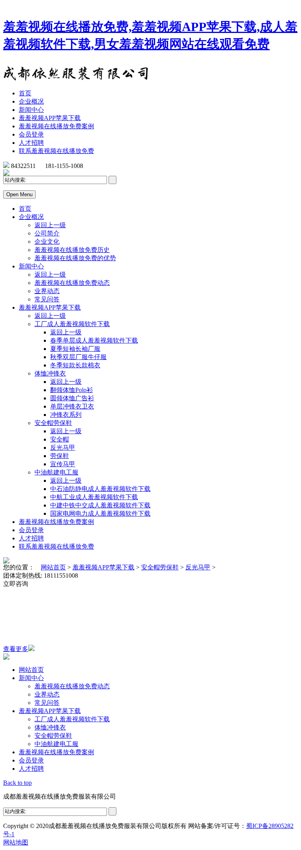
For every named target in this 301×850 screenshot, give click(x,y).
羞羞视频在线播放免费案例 (56, 126)
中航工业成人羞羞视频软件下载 (94, 497)
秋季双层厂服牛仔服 (78, 357)
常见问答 (47, 299)
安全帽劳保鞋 (53, 423)
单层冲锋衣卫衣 (72, 406)
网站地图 (15, 842)
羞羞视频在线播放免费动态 (72, 282)
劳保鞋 (59, 455)
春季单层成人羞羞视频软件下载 (94, 340)
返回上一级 (50, 225)
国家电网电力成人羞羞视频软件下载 (100, 513)
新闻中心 (31, 109)
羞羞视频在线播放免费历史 (72, 249)
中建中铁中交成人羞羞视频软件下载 (100, 505)
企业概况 (31, 101)
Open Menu (19, 194)
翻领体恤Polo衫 (71, 390)
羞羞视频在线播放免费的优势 (75, 258)
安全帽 (59, 439)
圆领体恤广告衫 (72, 398)
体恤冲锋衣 (50, 373)
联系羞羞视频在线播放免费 (56, 151)
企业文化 (47, 241)
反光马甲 (62, 447)
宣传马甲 (62, 464)
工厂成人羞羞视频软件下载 (72, 324)
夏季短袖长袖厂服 (75, 348)
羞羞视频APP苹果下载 (50, 118)
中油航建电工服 (56, 472)
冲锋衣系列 (66, 414)
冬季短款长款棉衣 (75, 365)
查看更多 (15, 649)
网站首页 (53, 567)
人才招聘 (31, 142)
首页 (25, 93)
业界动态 (47, 291)
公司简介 (47, 233)
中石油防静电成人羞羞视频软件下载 (100, 488)
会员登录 (31, 134)
